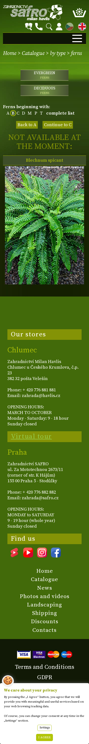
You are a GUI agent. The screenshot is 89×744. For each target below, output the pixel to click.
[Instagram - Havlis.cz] (42, 556)
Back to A (27, 125)
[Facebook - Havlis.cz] (56, 556)
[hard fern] (44, 283)
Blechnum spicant (44, 160)
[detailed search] (28, 26)
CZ (68, 26)
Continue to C (57, 125)
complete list (60, 113)
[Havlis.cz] (33, 12)
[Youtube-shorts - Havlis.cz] (14, 556)
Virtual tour (31, 436)
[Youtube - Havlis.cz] (28, 556)
